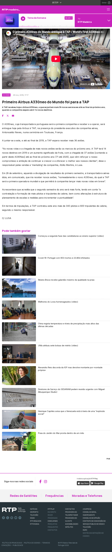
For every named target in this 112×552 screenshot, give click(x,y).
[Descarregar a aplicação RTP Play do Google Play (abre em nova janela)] (97, 483)
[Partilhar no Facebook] (2, 115)
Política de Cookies (32, 543)
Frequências (54, 496)
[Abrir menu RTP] (56, 2)
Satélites (69, 527)
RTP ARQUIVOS (35, 521)
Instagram (11, 517)
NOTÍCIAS (33, 509)
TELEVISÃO (34, 515)
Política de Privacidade (12, 543)
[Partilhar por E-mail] (13, 115)
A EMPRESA (87, 509)
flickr (19, 517)
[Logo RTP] (14, 510)
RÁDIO (32, 518)
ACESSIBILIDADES (71, 524)
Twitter (7, 517)
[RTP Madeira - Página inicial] (9, 9)
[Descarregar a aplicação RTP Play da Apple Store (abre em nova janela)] (83, 483)
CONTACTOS (70, 509)
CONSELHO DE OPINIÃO (91, 518)
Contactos (52, 530)
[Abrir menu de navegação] (109, 9)
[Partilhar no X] (8, 115)
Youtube (15, 517)
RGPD (85, 530)
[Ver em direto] (9, 20)
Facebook (3, 517)
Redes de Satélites (23, 496)
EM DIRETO (52, 512)
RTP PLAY (51, 509)
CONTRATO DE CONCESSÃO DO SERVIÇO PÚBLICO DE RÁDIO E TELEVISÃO (94, 524)
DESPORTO (34, 512)
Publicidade (18, 545)
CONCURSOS (53, 521)
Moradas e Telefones (87, 496)
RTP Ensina (34, 524)
